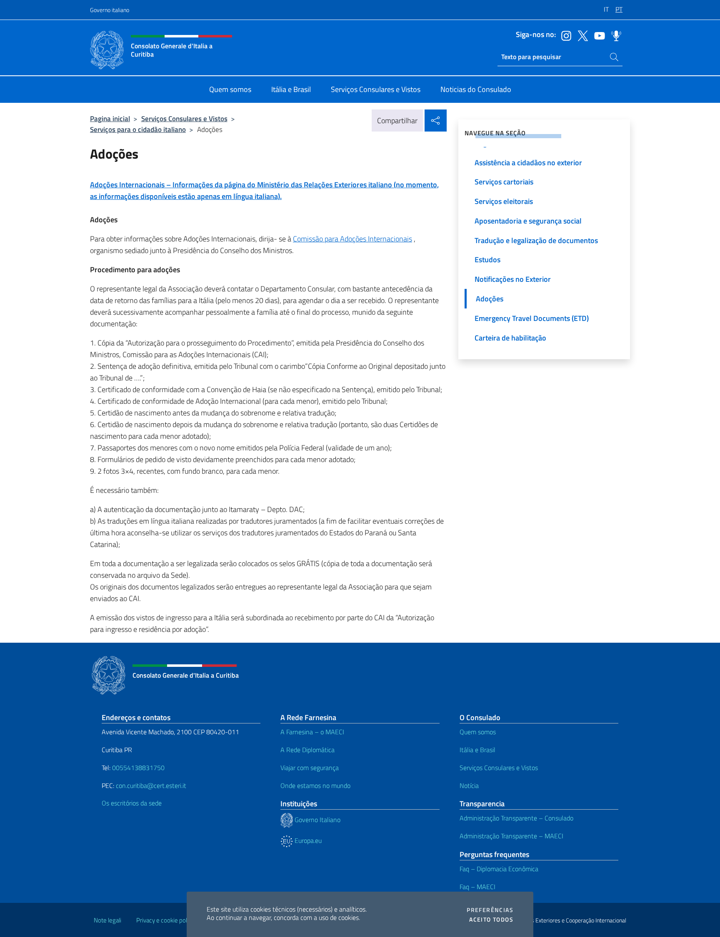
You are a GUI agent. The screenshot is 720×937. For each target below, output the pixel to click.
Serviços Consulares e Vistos (184, 118)
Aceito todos (491, 919)
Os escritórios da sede (132, 803)
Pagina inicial (110, 118)
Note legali (107, 920)
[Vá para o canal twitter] (580, 35)
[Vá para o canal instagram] (564, 35)
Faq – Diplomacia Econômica (499, 869)
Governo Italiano (316, 820)
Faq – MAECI (477, 887)
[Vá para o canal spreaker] (614, 35)
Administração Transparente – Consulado (516, 818)
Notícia (469, 785)
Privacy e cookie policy (165, 920)
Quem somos (478, 732)
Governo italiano (109, 9)
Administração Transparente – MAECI (511, 836)
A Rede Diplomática (307, 750)
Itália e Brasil (477, 750)
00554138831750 (138, 768)
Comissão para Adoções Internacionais (352, 238)
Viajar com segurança (309, 768)
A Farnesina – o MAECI (312, 732)
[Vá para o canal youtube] (597, 35)
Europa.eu (307, 840)
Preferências (490, 910)
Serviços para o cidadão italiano (138, 129)
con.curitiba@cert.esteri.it (151, 785)
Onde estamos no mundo (315, 785)
